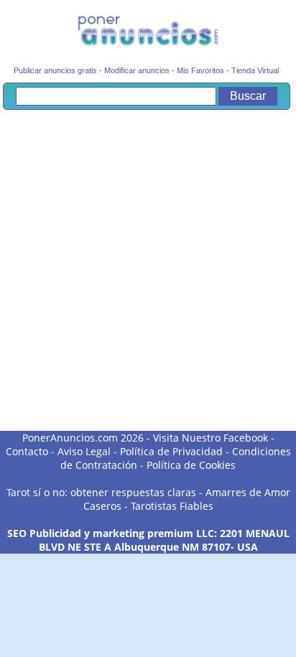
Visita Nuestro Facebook (210, 437)
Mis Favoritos (200, 70)
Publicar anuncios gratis (55, 70)
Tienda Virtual (255, 70)
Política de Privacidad (171, 451)
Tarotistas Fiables (172, 506)
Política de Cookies (191, 465)
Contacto (27, 451)
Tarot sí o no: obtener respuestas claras (101, 492)
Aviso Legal (84, 451)
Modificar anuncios (137, 70)
